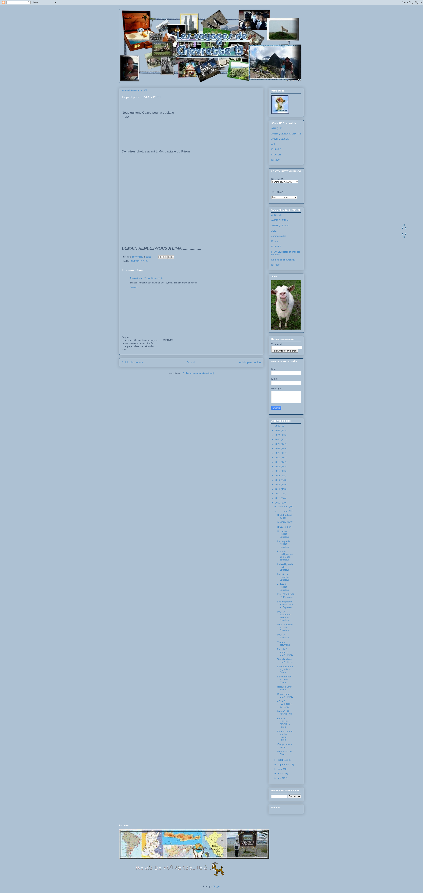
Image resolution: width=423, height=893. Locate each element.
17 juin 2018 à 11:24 (153, 278)
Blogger (216, 886)
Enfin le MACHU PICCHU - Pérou (283, 722)
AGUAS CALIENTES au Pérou (284, 704)
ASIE (273, 144)
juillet (281, 773)
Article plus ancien (250, 362)
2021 (278, 448)
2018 (278, 462)
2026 (278, 426)
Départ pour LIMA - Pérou (285, 695)
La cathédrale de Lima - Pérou (284, 679)
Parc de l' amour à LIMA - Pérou (285, 652)
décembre (283, 506)
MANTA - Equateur (283, 636)
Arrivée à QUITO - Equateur (283, 587)
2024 (278, 435)
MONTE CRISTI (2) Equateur (285, 595)
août (280, 769)
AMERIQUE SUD (139, 261)
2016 (278, 471)
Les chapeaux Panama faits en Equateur (285, 604)
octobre (282, 760)
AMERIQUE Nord (280, 220)
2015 (278, 475)
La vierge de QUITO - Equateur (283, 544)
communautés (278, 236)
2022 (278, 444)
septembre (284, 764)
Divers (274, 241)
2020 (278, 453)
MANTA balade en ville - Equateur (285, 627)
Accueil (191, 362)
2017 (278, 466)
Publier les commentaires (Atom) (198, 373)
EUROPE (276, 149)
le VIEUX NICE (284, 522)
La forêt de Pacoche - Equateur (283, 577)
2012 (278, 489)
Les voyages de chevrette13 (162, 19)
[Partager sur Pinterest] (172, 257)
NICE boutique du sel (284, 516)
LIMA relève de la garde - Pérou (285, 669)
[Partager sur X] (166, 257)
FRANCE (276, 154)
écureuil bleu (136, 278)
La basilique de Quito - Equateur (285, 567)
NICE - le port (284, 526)
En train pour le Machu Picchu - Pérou (285, 735)
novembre (283, 511)
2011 (278, 493)
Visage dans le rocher (284, 745)
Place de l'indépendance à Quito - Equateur (285, 555)
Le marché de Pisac (284, 753)
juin (280, 778)
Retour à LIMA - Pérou (285, 688)
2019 (278, 457)
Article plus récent (132, 362)
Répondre (134, 287)
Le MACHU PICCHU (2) (284, 712)
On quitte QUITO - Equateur (283, 534)
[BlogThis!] (162, 257)
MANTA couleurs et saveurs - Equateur (284, 615)
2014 (278, 480)
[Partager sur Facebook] (169, 257)
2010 (278, 498)
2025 (278, 430)
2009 (278, 502)
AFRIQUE (276, 128)
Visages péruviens (283, 643)
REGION (275, 160)
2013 (278, 484)
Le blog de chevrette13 (283, 259)
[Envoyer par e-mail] (159, 257)
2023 (278, 439)
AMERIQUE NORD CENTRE (286, 133)
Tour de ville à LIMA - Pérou (285, 660)
